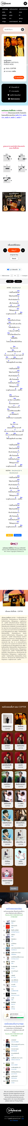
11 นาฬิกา (21, 803)
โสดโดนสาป (20, 746)
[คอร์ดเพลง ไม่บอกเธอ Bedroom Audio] (8, 995)
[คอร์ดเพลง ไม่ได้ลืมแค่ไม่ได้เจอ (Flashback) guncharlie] (8, 1073)
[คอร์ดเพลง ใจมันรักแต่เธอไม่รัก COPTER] (7, 815)
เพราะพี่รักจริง (14, 980)
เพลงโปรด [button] (18, 535)
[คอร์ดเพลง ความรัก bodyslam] (8, 986)
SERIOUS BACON (15, 1059)
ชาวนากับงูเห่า (14, 971)
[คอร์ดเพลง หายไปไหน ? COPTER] (7, 777)
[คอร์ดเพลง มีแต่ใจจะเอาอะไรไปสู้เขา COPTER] (20, 777)
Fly (12, 973)
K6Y (12, 1055)
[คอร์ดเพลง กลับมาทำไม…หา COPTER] (20, 834)
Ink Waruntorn (15, 959)
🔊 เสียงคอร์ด (14, 269)
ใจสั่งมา (13, 934)
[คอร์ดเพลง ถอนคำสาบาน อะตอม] (8, 1082)
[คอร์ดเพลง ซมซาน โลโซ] (8, 963)
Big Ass (13, 1004)
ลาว (10, 18)
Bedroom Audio (15, 995)
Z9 (12, 941)
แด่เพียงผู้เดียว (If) (16, 1067)
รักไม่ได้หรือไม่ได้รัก (7, 727)
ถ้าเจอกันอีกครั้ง (15, 1053)
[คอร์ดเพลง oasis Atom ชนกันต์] (8, 1064)
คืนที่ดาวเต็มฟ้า (15, 930)
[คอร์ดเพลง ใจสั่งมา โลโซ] (8, 936)
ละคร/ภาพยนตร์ (13, 21)
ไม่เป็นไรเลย (7, 803)
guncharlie (14, 1073)
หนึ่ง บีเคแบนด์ (14, 982)
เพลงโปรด (19, 77)
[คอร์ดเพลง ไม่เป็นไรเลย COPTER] (7, 796)
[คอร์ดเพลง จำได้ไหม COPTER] (7, 854)
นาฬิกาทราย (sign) (16, 952)
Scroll (18, 281)
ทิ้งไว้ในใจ (13, 1002)
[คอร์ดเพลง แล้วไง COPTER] (20, 854)
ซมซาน (13, 961)
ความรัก (13, 984)
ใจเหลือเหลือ (14, 966)
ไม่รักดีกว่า (13, 939)
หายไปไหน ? (7, 784)
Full (10, 281)
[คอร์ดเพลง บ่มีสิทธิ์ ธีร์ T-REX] (8, 977)
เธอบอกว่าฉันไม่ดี (7, 881)
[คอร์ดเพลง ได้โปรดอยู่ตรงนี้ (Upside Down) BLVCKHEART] (8, 1046)
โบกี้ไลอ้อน (13, 954)
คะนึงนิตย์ (13, 1040)
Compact (24, 275)
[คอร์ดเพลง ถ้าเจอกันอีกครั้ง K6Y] (8, 1054)
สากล (20, 12)
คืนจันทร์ (13, 921)
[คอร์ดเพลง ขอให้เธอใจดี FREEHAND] (8, 1077)
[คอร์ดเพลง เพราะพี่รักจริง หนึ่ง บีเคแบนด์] (8, 981)
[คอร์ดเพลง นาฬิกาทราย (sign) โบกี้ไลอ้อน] (8, 954)
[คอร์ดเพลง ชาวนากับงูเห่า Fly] (8, 972)
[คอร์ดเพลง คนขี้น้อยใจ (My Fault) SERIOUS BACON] (8, 1059)
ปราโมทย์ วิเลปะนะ (15, 932)
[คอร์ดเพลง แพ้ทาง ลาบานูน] (8, 1008)
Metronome (5, 275)
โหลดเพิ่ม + (14, 888)
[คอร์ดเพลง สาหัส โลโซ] (8, 999)
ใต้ (19, 15)
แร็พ (10, 12)
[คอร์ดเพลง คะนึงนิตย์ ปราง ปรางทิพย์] (8, 1041)
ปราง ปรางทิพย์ (15, 1042)
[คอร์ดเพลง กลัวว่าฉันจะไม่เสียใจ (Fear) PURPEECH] (8, 949)
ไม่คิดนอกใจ (14, 925)
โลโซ (12, 923)
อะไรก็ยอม (13, 943)
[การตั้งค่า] (25, 3)
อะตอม (12, 1082)
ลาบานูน (13, 1008)
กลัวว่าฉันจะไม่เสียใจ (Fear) (17, 948)
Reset (14, 258)
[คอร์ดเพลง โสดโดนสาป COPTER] (20, 738)
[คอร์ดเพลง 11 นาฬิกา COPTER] (20, 796)
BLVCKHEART (14, 1046)
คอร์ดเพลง (5, 9)
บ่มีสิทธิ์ (13, 975)
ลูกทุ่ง (10, 15)
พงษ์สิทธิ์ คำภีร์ (14, 990)
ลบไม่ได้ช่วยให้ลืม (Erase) (17, 957)
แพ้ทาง (13, 1007)
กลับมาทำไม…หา (20, 842)
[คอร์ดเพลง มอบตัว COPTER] (20, 757)
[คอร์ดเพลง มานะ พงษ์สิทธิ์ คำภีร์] (8, 990)
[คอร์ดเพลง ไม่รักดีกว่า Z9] (8, 940)
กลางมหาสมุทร (15, 1049)
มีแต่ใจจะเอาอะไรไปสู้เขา (20, 785)
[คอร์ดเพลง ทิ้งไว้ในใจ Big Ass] (8, 1003)
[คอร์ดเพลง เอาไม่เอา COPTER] (7, 738)
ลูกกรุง (21, 18)
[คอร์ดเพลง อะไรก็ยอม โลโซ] (8, 945)
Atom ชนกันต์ (14, 1065)
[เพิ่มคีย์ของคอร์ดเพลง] (23, 250)
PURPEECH (14, 950)
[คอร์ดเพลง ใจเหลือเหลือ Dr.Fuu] (8, 968)
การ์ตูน (4, 21)
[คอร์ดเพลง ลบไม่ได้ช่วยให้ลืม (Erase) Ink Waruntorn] (8, 958)
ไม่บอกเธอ (13, 993)
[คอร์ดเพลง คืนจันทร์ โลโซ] (8, 922)
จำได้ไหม (7, 861)
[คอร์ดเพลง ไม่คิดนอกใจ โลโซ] (8, 927)
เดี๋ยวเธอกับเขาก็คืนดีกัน (20, 823)
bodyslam (13, 986)
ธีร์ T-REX (13, 977)
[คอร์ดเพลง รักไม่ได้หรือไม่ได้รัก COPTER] (7, 719)
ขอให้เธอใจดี (14, 1076)
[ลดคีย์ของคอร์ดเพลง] (5, 250)
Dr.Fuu (13, 968)
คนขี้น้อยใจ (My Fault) (16, 1058)
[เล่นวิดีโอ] (14, 600)
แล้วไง (20, 861)
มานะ (12, 989)
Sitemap (15, 1120)
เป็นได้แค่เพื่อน (7, 842)
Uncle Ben (14, 1069)
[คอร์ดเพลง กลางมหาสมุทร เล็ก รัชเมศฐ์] (8, 1050)
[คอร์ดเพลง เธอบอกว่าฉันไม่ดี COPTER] (7, 873)
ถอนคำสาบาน (14, 1081)
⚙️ (19, 269)
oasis (12, 1063)
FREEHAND (14, 1078)
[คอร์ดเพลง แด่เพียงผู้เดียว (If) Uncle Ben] (8, 1069)
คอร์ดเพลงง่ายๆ (13, 9)
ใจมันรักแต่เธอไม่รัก (7, 823)
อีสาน (20, 21)
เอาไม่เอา (7, 746)
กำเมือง (4, 18)
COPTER (13, 68)
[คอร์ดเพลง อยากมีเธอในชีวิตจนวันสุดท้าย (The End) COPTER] (7, 757)
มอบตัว (21, 765)
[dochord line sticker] (14, 1015)
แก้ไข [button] (10, 535)
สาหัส (12, 998)
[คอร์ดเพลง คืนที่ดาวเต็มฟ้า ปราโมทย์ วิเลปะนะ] (8, 931)
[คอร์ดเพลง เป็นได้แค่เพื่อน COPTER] (7, 834)
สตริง (3, 12)
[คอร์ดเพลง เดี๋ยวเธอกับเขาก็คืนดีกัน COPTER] (20, 815)
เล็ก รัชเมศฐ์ (14, 1050)
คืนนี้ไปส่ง (20, 726)
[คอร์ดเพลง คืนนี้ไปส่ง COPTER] (20, 719)
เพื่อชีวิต (4, 15)
